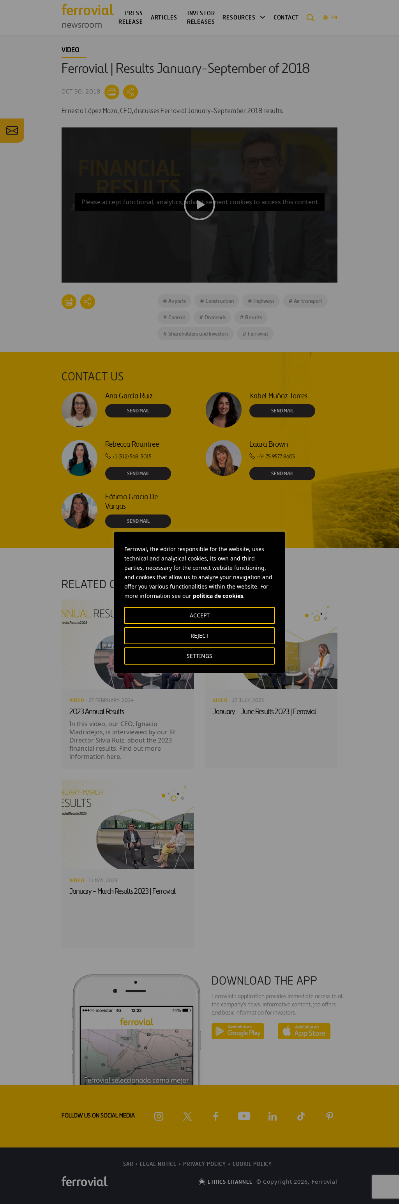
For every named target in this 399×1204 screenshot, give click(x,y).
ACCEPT (200, 615)
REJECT (200, 635)
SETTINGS (199, 655)
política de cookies (218, 595)
